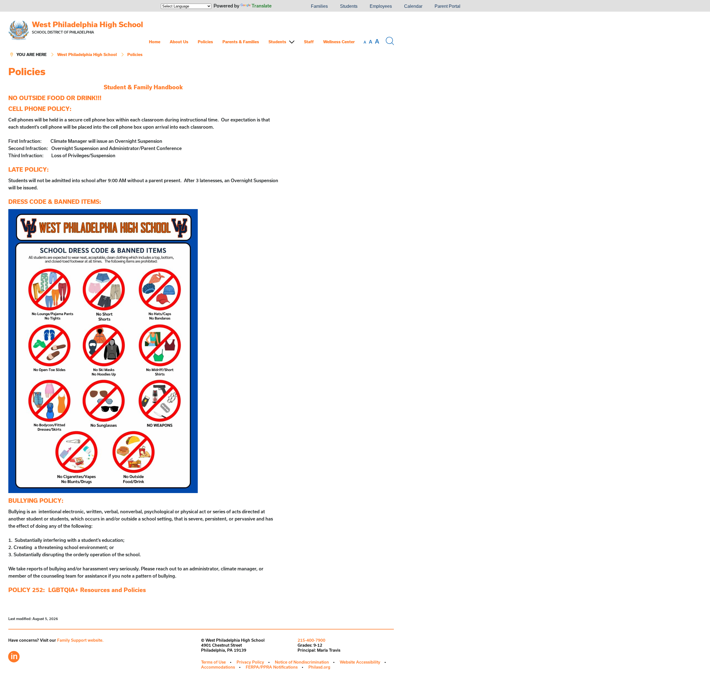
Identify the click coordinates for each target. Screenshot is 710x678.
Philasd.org (319, 667)
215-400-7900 (311, 640)
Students (348, 6)
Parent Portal (447, 6)
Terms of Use (213, 662)
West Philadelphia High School (87, 24)
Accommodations (218, 667)
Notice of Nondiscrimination (302, 662)
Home (154, 41)
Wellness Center (339, 41)
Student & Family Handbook (143, 87)
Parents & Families (240, 41)
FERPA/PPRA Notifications (272, 667)
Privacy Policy (250, 662)
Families (319, 6)
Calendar (413, 6)
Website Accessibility (360, 662)
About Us (179, 41)
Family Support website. (80, 640)
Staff (309, 41)
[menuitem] (286, 6)
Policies (205, 41)
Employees (381, 6)
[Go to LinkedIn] (13, 655)
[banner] (201, 39)
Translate (262, 5)
